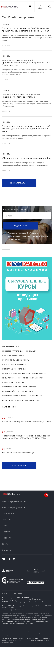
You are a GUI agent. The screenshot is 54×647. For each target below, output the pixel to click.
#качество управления (12, 351)
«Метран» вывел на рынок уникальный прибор (26, 158)
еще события (19, 466)
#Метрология (28, 391)
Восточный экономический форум (18, 452)
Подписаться (20, 226)
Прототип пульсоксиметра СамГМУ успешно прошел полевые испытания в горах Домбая (26, 29)
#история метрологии (12, 400)
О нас (5, 550)
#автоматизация (32, 400)
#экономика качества (33, 378)
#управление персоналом (14, 396)
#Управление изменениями (14, 387)
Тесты (5, 544)
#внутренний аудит (11, 391)
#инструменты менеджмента (15, 360)
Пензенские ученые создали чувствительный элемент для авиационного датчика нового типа (26, 128)
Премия (6, 532)
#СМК (19, 378)
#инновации (30, 351)
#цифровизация (39, 373)
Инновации (8, 513)
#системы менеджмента (13, 355)
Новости (6, 538)
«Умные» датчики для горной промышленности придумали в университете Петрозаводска (26, 62)
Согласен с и (28, 236)
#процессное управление (14, 364)
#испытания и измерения (14, 369)
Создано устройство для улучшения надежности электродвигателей (21, 95)
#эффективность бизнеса (14, 382)
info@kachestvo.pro (15, 610)
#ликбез (32, 387)
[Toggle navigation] (30, 6)
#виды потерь (8, 378)
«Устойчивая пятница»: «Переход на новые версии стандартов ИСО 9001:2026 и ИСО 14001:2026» (26, 437)
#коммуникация (35, 396)
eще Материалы (18, 183)
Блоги (5, 526)
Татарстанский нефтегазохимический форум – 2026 (26, 421)
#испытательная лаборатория (16, 373)
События (6, 519)
